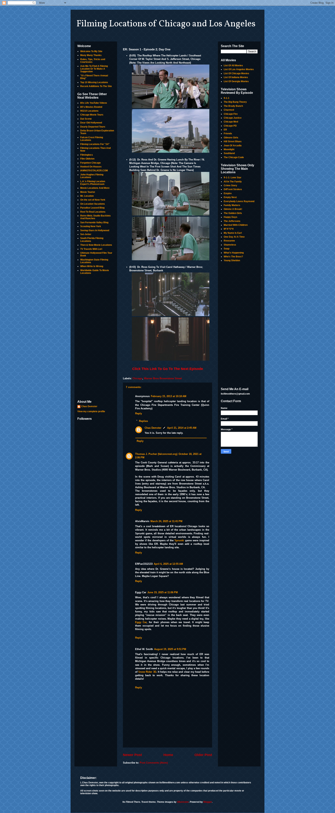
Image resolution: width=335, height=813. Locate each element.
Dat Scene (86, 118)
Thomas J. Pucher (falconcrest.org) (156, 454)
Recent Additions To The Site (96, 86)
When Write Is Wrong (91, 266)
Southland (229, 153)
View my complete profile (91, 411)
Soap (226, 248)
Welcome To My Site (91, 51)
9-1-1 (226, 98)
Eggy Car (141, 622)
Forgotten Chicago (90, 162)
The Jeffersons (232, 221)
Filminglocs (86, 154)
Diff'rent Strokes (233, 189)
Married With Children (236, 225)
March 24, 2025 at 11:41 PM (166, 521)
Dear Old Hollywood (91, 122)
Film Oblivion (87, 158)
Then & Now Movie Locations (96, 245)
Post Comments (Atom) (154, 762)
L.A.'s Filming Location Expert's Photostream (92, 182)
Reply (138, 413)
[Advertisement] (95, 337)
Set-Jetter (85, 234)
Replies (143, 420)
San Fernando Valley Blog (94, 222)
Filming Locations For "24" (95, 144)
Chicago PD (230, 125)
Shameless (230, 244)
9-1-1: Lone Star (232, 177)
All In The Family (233, 181)
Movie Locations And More (95, 188)
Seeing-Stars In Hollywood (94, 230)
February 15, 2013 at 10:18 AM (168, 396)
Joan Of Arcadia (233, 145)
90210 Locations (89, 110)
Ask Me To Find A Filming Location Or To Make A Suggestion (94, 69)
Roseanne (229, 240)
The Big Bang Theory (235, 102)
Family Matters (232, 205)
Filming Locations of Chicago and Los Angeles (166, 24)
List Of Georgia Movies (236, 81)
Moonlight (229, 149)
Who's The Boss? (233, 256)
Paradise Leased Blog (92, 207)
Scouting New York (90, 226)
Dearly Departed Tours (92, 126)
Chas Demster (153, 427)
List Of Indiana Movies (236, 77)
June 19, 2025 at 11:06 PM (162, 592)
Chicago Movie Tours (91, 114)
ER (225, 129)
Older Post (203, 755)
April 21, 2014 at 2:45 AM (181, 427)
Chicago (137, 378)
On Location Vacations (92, 204)
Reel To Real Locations (92, 211)
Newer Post (132, 755)
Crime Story (230, 185)
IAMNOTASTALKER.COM (94, 170)
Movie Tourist (87, 192)
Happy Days (230, 217)
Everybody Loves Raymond (239, 201)
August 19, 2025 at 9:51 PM (170, 649)
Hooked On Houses (91, 166)
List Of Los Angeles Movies (239, 69)
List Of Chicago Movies (236, 73)
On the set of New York (92, 199)
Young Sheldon (232, 260)
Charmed (229, 110)
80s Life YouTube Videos (93, 103)
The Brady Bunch (233, 106)
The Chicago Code (234, 157)
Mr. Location (87, 196)
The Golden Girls (233, 213)
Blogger (207, 802)
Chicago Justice (233, 117)
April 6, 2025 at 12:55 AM (168, 563)
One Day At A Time (234, 236)
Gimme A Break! (233, 209)
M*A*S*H (229, 229)
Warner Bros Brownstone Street (163, 378)
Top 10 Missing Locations (94, 82)
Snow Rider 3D (147, 671)
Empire (228, 193)
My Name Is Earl (233, 233)
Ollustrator (183, 802)
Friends (228, 133)
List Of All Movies (233, 65)
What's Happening (234, 252)
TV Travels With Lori (91, 249)
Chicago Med (231, 121)
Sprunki (179, 540)
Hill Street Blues (233, 141)
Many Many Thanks (91, 55)
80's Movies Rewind (91, 107)
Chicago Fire (231, 114)
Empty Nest (230, 197)
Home (168, 755)
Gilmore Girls (231, 137)
